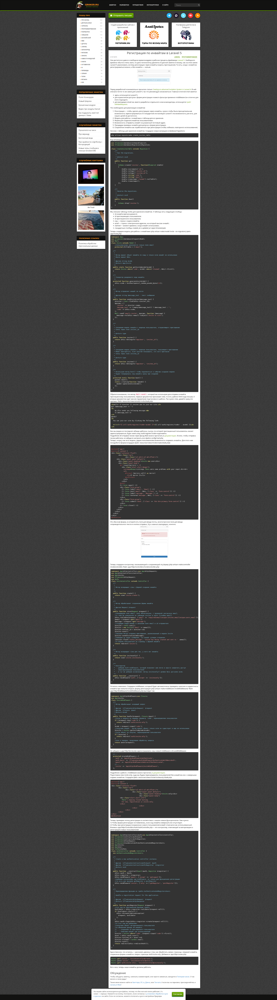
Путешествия (138, 5)
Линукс (84, 56)
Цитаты (84, 44)
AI (82, 67)
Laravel (177, 57)
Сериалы (84, 26)
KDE (82, 82)
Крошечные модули (87, 105)
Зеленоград (85, 50)
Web (82, 41)
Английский (86, 38)
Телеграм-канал (183, 977)
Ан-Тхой (91, 207)
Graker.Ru (92, 4)
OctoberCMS (85, 64)
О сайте (165, 5)
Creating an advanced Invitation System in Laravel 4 (171, 89)
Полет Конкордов (86, 97)
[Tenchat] (190, 15)
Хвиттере (136, 982)
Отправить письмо (122, 15)
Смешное (84, 35)
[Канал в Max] (176, 15)
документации (170, 436)
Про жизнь (85, 20)
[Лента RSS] (197, 15)
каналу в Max (115, 985)
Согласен (177, 994)
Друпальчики (86, 23)
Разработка (85, 32)
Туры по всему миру (154, 43)
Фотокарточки (153, 5)
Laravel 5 (181, 60)
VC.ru (142, 982)
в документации (158, 773)
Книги (83, 62)
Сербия (84, 73)
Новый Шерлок (85, 101)
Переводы (85, 70)
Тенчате (157, 982)
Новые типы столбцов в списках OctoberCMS (89, 149)
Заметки (112, 5)
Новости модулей (88, 59)
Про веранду (84, 134)
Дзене (147, 982)
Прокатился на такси (87, 130)
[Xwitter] (183, 15)
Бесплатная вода (86, 138)
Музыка (84, 79)
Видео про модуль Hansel (89, 109)
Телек (83, 76)
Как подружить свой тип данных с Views (89, 114)
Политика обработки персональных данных (88, 244)
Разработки (124, 5)
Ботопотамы (186, 43)
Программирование (189, 57)
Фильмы (84, 53)
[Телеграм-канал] (169, 15)
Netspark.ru (122, 43)
